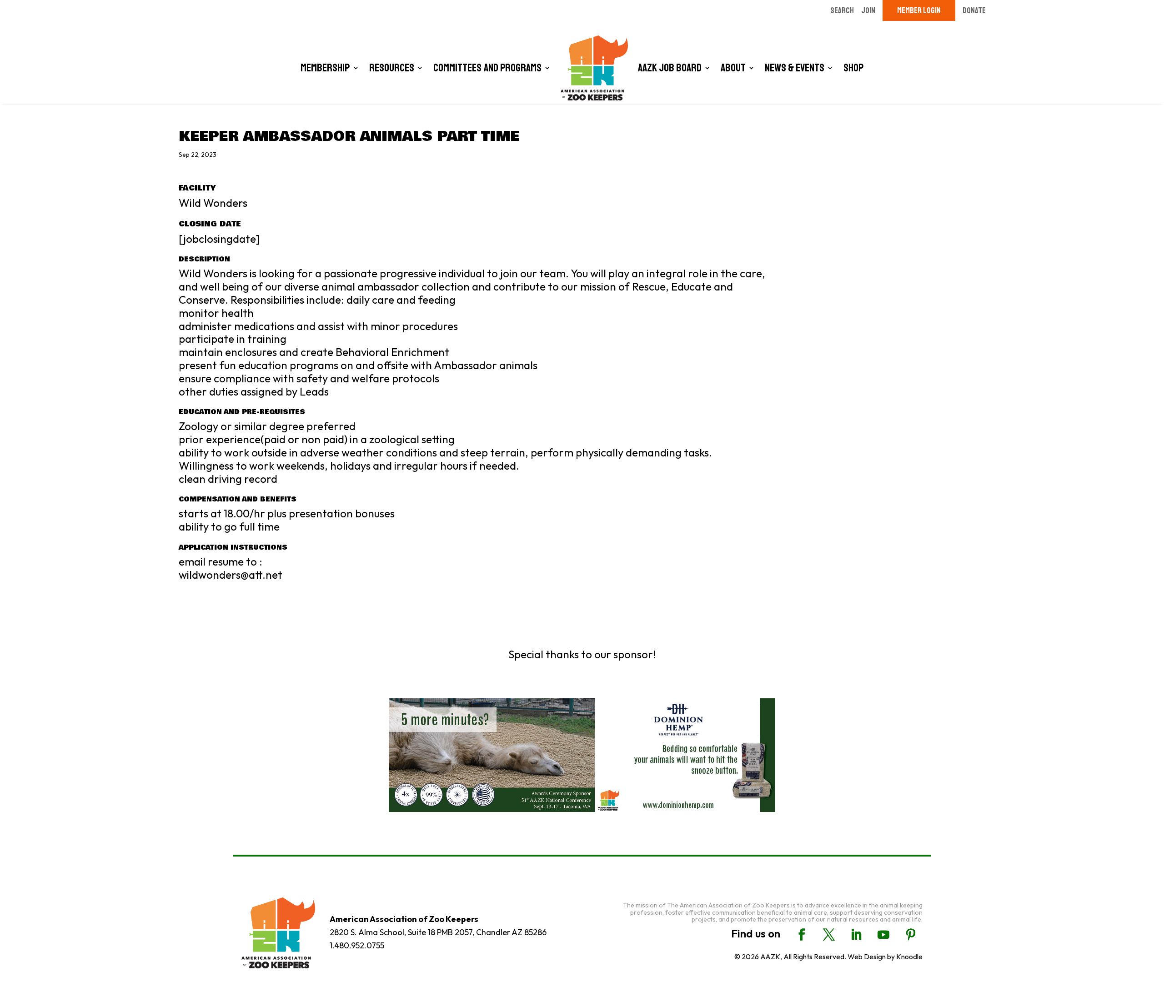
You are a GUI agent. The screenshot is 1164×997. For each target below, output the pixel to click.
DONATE (974, 10)
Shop (853, 68)
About (733, 68)
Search (842, 10)
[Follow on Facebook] (801, 935)
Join (868, 10)
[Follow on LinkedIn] (856, 935)
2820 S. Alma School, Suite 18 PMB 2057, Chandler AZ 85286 (438, 932)
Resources (391, 68)
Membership (325, 68)
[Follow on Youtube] (883, 935)
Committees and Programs (487, 68)
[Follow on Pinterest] (911, 935)
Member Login (919, 10)
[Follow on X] (829, 935)
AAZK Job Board (670, 68)
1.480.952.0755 (357, 945)
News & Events (794, 68)
